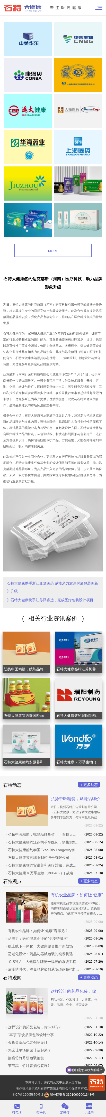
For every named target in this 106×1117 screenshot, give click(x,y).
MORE (53, 250)
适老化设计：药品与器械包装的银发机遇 (39, 954)
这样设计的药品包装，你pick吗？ (33, 1027)
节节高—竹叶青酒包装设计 (28, 1066)
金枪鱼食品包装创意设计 (27, 1042)
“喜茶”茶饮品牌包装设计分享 (30, 1035)
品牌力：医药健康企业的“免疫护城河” (37, 938)
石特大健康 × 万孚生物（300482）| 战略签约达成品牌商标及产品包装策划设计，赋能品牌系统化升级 (43, 873)
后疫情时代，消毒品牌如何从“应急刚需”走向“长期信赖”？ (43, 969)
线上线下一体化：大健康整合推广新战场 (39, 946)
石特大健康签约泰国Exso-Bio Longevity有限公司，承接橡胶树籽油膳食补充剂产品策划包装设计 (43, 850)
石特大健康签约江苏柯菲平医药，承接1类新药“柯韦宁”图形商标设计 (43, 842)
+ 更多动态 (89, 785)
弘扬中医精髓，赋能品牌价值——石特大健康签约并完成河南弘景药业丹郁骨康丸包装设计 (43, 834)
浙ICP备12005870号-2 (27, 1094)
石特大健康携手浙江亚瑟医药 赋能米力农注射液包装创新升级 (52, 587)
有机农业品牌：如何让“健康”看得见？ (37, 931)
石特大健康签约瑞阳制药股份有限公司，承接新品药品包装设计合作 (43, 858)
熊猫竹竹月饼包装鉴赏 (25, 1058)
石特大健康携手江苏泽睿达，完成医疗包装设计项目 (52, 600)
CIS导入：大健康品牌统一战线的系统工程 (41, 962)
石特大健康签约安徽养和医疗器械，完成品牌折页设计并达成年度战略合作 (43, 865)
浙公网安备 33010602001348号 (71, 1094)
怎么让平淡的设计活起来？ (28, 1050)
